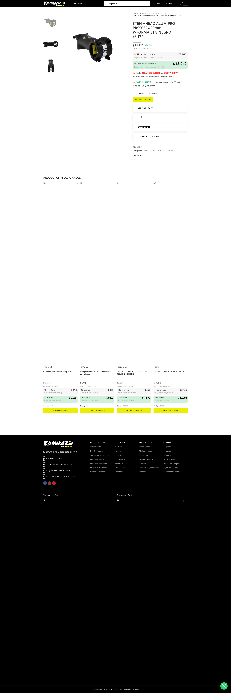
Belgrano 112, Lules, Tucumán (58, 470)
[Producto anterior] (180, 19)
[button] (60, 410)
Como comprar (145, 447)
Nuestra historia (96, 451)
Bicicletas (118, 447)
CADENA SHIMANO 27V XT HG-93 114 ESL (170, 371)
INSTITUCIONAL (97, 442)
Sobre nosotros (96, 447)
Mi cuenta (167, 451)
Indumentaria (120, 459)
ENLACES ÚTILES (147, 442)
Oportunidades (120, 472)
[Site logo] (54, 3)
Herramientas (120, 455)
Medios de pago (145, 451)
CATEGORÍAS (120, 442)
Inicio (134, 14)
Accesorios (119, 451)
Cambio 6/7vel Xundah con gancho (58, 371)
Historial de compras (171, 463)
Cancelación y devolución (149, 467)
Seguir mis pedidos (170, 467)
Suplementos (120, 467)
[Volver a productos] (183, 19)
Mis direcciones (169, 459)
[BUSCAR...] (147, 3)
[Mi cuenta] (153, 3)
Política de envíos (97, 459)
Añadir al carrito (142, 99)
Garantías (143, 463)
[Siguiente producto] (186, 19)
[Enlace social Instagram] (49, 483)
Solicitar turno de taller (172, 472)
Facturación (143, 455)
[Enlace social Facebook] (45, 483)
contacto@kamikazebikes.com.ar (59, 464)
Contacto (142, 472)
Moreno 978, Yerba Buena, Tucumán (60, 476)
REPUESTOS (142, 14)
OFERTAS (146, 151)
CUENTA (167, 442)
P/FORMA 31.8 (159, 14)
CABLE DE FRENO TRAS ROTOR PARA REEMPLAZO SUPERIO (132, 372)
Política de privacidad (98, 463)
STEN (150, 14)
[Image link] (78, 590)
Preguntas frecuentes (98, 467)
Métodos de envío (146, 459)
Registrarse (167, 447)
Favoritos (167, 455)
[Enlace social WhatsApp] (143, 155)
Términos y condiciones (99, 455)
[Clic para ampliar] (64, 76)
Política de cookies (97, 472)
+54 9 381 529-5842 (54, 458)
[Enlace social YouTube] (54, 483)
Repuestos (119, 463)
